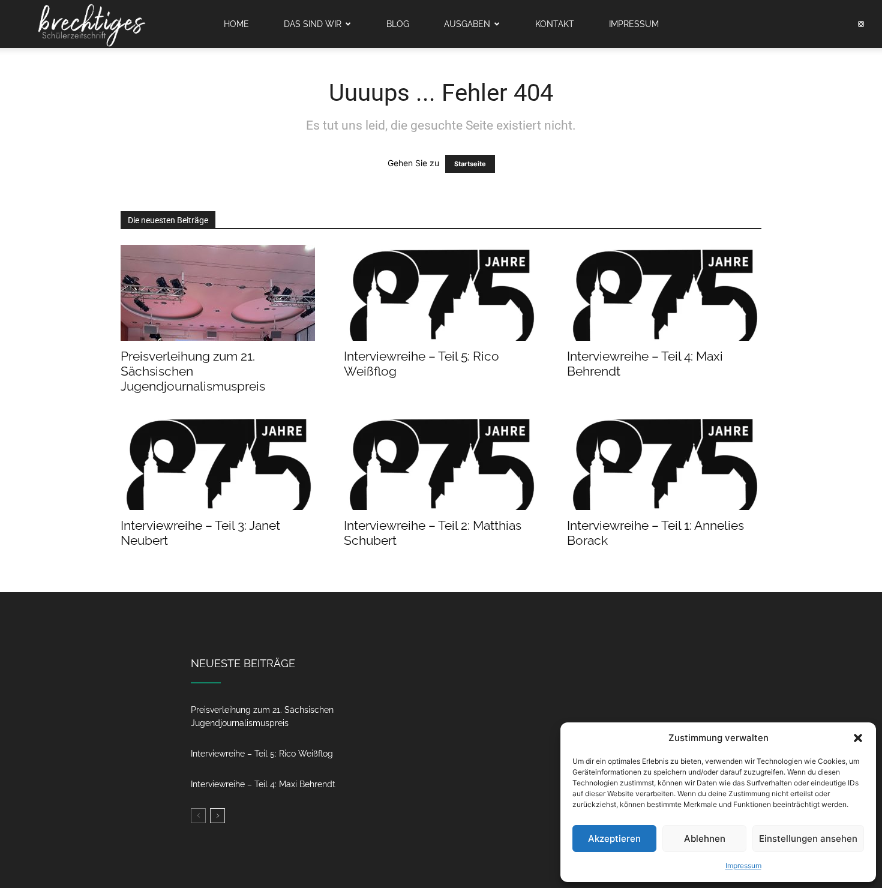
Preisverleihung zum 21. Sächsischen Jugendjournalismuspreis (193, 371)
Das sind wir (312, 24)
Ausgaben (467, 24)
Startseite (470, 164)
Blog (397, 24)
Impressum (743, 865)
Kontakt (554, 24)
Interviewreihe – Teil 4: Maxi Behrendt (263, 784)
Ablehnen (704, 838)
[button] (858, 738)
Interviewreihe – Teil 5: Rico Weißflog (262, 753)
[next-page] (217, 815)
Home (236, 24)
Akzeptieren (614, 838)
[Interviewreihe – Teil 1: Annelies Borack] (664, 462)
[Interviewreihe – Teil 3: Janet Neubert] (218, 462)
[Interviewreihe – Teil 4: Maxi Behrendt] (664, 293)
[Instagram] (861, 24)
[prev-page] (198, 815)
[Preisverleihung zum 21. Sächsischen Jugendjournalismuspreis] (218, 293)
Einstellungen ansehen (808, 838)
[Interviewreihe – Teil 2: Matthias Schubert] (441, 462)
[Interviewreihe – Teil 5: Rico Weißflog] (441, 293)
